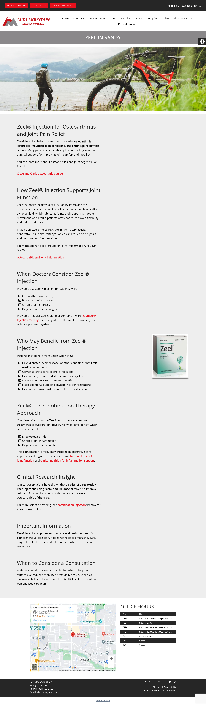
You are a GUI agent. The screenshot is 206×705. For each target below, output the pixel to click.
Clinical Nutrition (120, 18)
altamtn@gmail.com (47, 692)
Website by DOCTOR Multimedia (159, 690)
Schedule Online (16, 5)
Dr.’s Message (127, 24)
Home (65, 18)
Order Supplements (63, 5)
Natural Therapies (146, 18)
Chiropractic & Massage (177, 18)
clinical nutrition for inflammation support (67, 460)
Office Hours (39, 5)
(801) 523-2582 (184, 5)
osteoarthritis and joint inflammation (40, 257)
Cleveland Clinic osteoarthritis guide (40, 173)
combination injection (72, 505)
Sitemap (157, 687)
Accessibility (170, 687)
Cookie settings (103, 700)
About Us (78, 18)
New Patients (97, 18)
